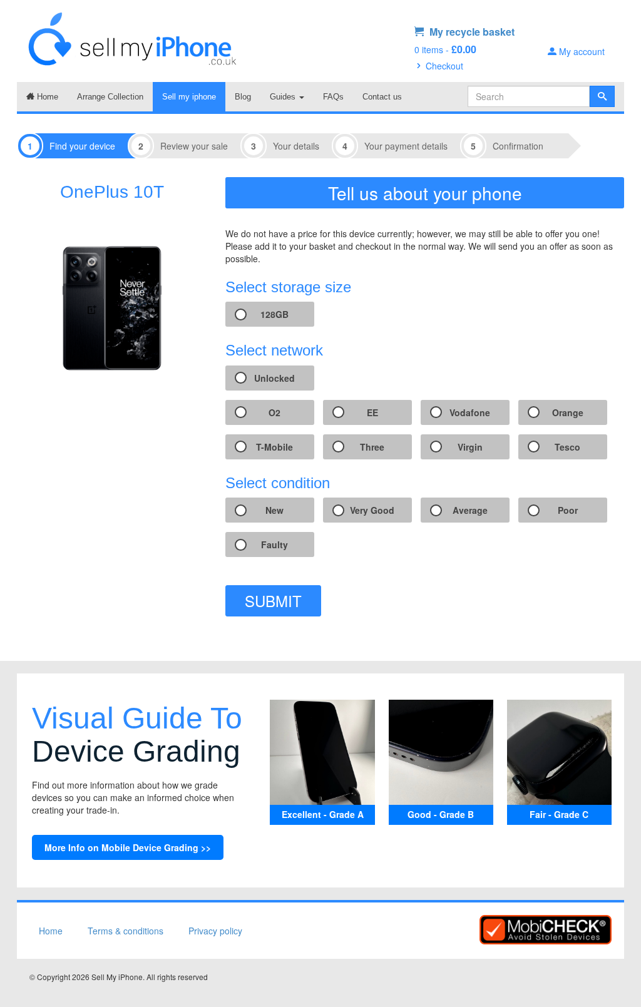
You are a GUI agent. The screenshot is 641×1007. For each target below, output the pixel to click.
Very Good (372, 510)
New (274, 510)
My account (580, 51)
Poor (568, 510)
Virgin (470, 447)
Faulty (274, 544)
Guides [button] (284, 96)
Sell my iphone (189, 96)
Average (470, 510)
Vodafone (469, 412)
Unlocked (274, 378)
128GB (274, 314)
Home (46, 96)
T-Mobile (274, 447)
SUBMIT (273, 600)
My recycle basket (471, 31)
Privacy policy (215, 930)
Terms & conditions (125, 930)
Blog (243, 96)
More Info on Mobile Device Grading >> (127, 847)
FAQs (333, 96)
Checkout (443, 65)
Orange (567, 412)
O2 (274, 412)
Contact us (382, 96)
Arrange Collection (110, 96)
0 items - (445, 49)
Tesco (567, 447)
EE (372, 412)
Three (372, 447)
